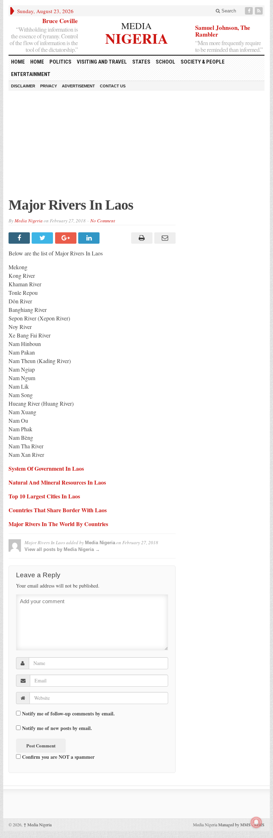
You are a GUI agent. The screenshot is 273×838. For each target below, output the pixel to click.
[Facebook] (250, 11)
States (141, 62)
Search (228, 10)
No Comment (102, 220)
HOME (18, 62)
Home (37, 62)
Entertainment (30, 74)
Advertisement (78, 86)
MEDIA (136, 26)
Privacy (48, 86)
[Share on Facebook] (20, 238)
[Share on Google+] (66, 238)
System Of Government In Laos (46, 468)
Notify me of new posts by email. (57, 728)
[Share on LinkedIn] (89, 238)
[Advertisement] (136, 147)
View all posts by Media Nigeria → (62, 549)
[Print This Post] (140, 238)
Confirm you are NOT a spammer (58, 756)
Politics (60, 62)
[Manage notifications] (256, 822)
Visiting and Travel (102, 62)
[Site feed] (259, 11)
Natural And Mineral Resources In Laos (57, 482)
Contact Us (112, 86)
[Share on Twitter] (43, 238)
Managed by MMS (234, 824)
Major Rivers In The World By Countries (58, 524)
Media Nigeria (29, 220)
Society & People (203, 62)
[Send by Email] (164, 238)
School (165, 62)
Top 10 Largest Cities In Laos (44, 496)
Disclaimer (23, 86)
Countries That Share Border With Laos (58, 510)
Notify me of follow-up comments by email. (68, 713)
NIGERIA (136, 37)
